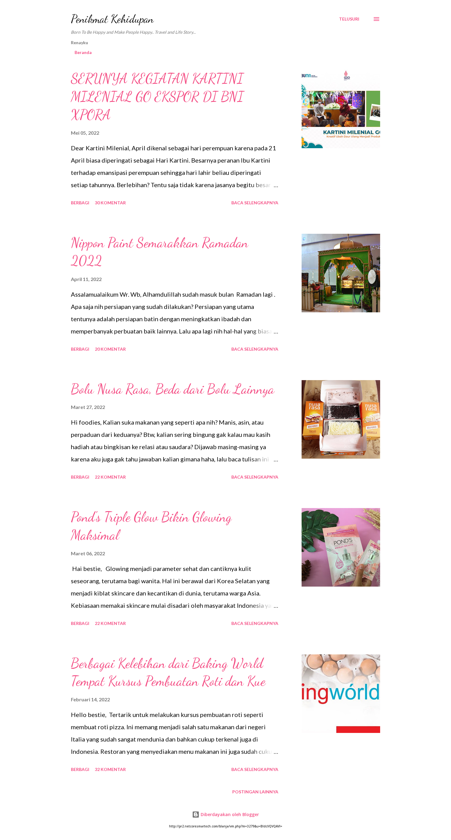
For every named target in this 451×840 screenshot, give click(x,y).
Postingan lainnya (255, 791)
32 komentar (110, 769)
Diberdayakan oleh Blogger (229, 814)
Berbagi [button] (80, 202)
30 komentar (110, 202)
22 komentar (110, 477)
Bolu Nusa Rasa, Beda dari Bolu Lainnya (172, 389)
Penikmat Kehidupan (112, 18)
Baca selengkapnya (254, 202)
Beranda (83, 52)
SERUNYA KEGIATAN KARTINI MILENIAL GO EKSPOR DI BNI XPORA (157, 96)
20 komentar (110, 349)
